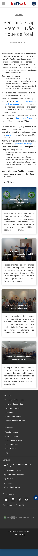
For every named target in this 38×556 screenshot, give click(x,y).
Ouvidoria (10, 479)
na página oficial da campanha (23, 144)
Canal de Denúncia (13, 487)
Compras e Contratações (14, 404)
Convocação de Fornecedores (15, 400)
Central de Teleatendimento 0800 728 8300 (19, 465)
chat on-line (11, 135)
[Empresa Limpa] (17, 517)
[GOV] (21, 517)
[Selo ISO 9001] (13, 517)
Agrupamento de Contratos (15, 420)
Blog (6, 453)
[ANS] (33, 517)
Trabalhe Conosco (11, 432)
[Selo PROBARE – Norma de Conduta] (9, 517)
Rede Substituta (11, 448)
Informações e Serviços (13, 440)
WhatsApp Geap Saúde (15, 470)
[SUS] (25, 517)
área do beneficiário (24, 118)
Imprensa (10, 483)
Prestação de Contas (12, 408)
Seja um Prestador (11, 436)
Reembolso (9, 412)
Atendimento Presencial (15, 474)
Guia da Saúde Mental (13, 416)
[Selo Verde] (5, 517)
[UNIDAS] (29, 517)
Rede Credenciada (11, 444)
